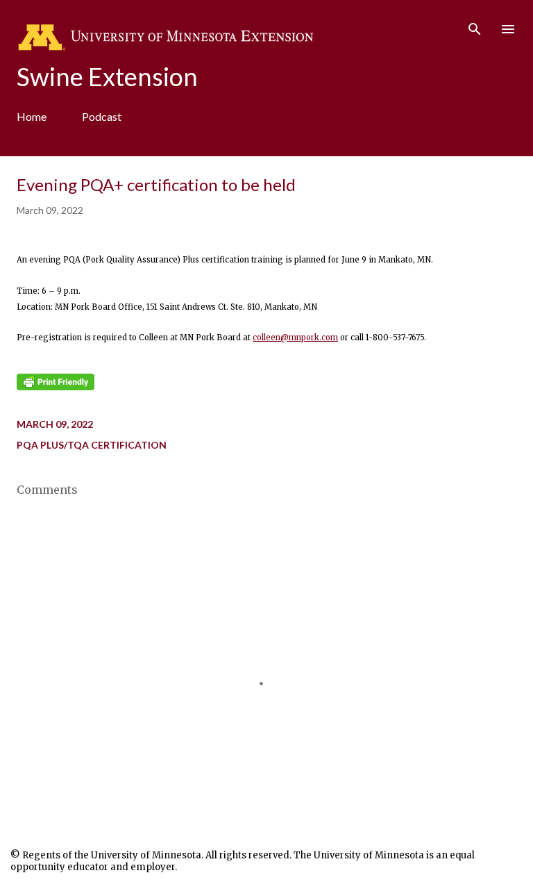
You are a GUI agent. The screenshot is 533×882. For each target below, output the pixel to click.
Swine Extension (107, 76)
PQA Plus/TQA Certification (92, 445)
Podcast (101, 116)
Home (31, 116)
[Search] (474, 25)
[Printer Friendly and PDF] (55, 387)
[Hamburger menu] (508, 29)
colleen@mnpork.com (295, 337)
